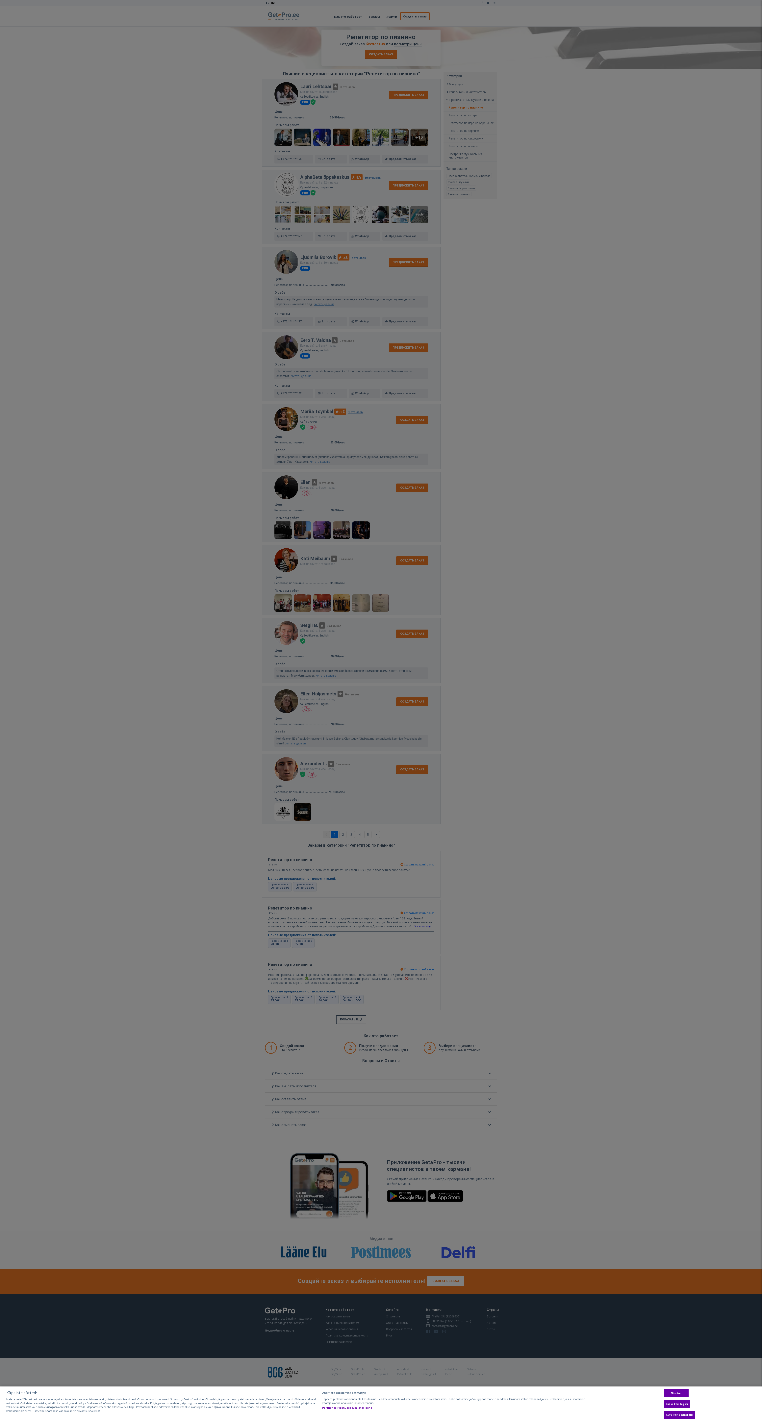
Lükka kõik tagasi (677, 1404)
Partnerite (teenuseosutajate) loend (347, 1407)
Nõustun (676, 1393)
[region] (381, 1403)
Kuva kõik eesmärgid (679, 1414)
